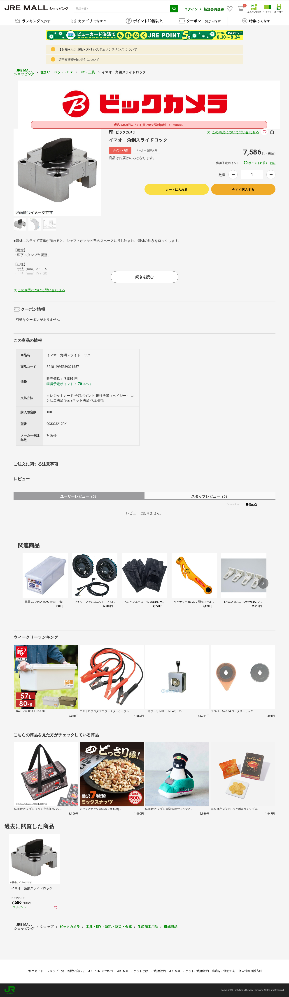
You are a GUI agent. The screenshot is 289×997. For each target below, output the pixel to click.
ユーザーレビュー (79, 496)
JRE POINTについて (101, 971)
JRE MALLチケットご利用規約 (189, 971)
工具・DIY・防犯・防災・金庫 (109, 927)
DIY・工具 (87, 72)
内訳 (272, 163)
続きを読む (144, 277)
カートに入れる (176, 189)
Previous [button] (33, 172)
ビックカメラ (70, 927)
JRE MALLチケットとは (132, 971)
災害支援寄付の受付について (78, 59)
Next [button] (80, 172)
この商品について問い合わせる (235, 132)
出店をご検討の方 (223, 971)
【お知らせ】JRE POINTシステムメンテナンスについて (97, 49)
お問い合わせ (76, 971)
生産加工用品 (148, 927)
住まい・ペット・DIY (57, 72)
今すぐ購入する (243, 189)
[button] (263, 583)
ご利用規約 (158, 971)
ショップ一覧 (55, 971)
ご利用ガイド (34, 971)
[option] (57, 172)
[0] (241, 8)
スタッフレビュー (210, 496)
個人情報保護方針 (250, 971)
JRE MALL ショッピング (24, 72)
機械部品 (170, 927)
